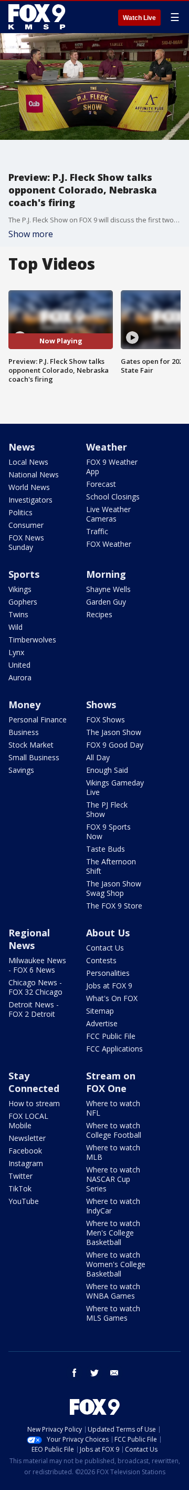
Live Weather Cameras (108, 514)
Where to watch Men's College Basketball (113, 1232)
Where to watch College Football (113, 1130)
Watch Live (139, 18)
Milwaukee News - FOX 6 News (37, 965)
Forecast (101, 484)
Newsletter (27, 1138)
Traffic (97, 531)
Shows (101, 704)
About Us (108, 932)
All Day (98, 757)
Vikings (20, 589)
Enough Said (107, 770)
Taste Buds (105, 849)
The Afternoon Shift (111, 866)
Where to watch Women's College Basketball (115, 1264)
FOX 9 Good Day (114, 745)
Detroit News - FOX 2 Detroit (33, 1009)
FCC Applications (114, 1049)
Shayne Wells (108, 589)
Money (24, 704)
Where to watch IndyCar (113, 1206)
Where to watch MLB (113, 1152)
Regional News (29, 939)
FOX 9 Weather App (112, 466)
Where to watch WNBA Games (113, 1291)
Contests (101, 960)
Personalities (108, 973)
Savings (21, 770)
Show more (30, 234)
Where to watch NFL (113, 1108)
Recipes (99, 614)
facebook (74, 1372)
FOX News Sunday (26, 542)
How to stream (34, 1103)
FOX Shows (105, 719)
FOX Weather (108, 544)
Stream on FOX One (110, 1082)
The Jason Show (113, 732)
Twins (18, 614)
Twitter (20, 1176)
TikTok (20, 1188)
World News (29, 487)
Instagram (25, 1163)
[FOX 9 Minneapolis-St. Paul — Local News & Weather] (38, 16)
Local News (28, 462)
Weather (106, 447)
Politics (20, 512)
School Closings (113, 497)
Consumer (26, 525)
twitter (94, 1372)
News (21, 447)
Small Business (33, 757)
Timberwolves (32, 640)
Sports (23, 574)
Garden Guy (106, 602)
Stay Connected (33, 1082)
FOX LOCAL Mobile (28, 1120)
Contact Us (105, 948)
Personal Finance (37, 719)
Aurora (20, 677)
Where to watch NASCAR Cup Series (113, 1179)
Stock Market (31, 745)
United (19, 665)
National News (33, 474)
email (114, 1372)
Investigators (30, 500)
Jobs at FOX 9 (109, 986)
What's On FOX (112, 998)
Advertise (102, 1023)
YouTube (23, 1201)
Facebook (25, 1151)
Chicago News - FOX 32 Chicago (35, 987)
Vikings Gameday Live (115, 787)
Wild (15, 627)
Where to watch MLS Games (113, 1313)
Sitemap (100, 1011)
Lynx (16, 652)
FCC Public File (110, 1036)
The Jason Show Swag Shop (113, 888)
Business (23, 732)
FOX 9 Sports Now (108, 831)
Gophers (22, 602)
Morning (106, 574)
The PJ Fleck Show (107, 809)
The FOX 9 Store (114, 906)
